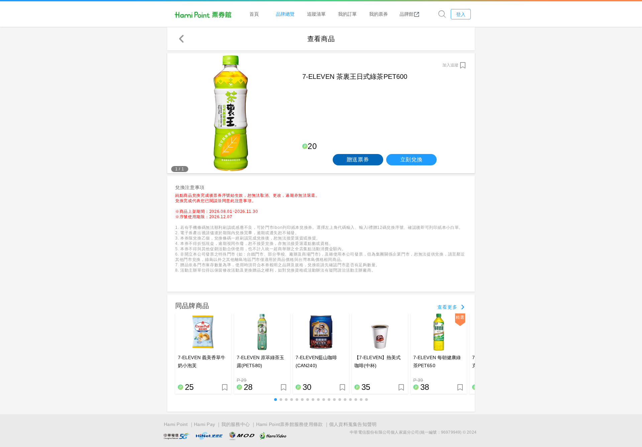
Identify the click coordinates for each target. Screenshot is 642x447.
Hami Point (176, 424)
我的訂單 (347, 14)
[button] (275, 399)
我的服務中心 (235, 424)
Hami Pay (204, 424)
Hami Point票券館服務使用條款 (289, 424)
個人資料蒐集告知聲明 (353, 424)
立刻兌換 (411, 159)
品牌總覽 (285, 14)
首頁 (254, 14)
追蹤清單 (316, 14)
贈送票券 (358, 159)
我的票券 (378, 14)
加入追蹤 (450, 65)
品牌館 (407, 14)
